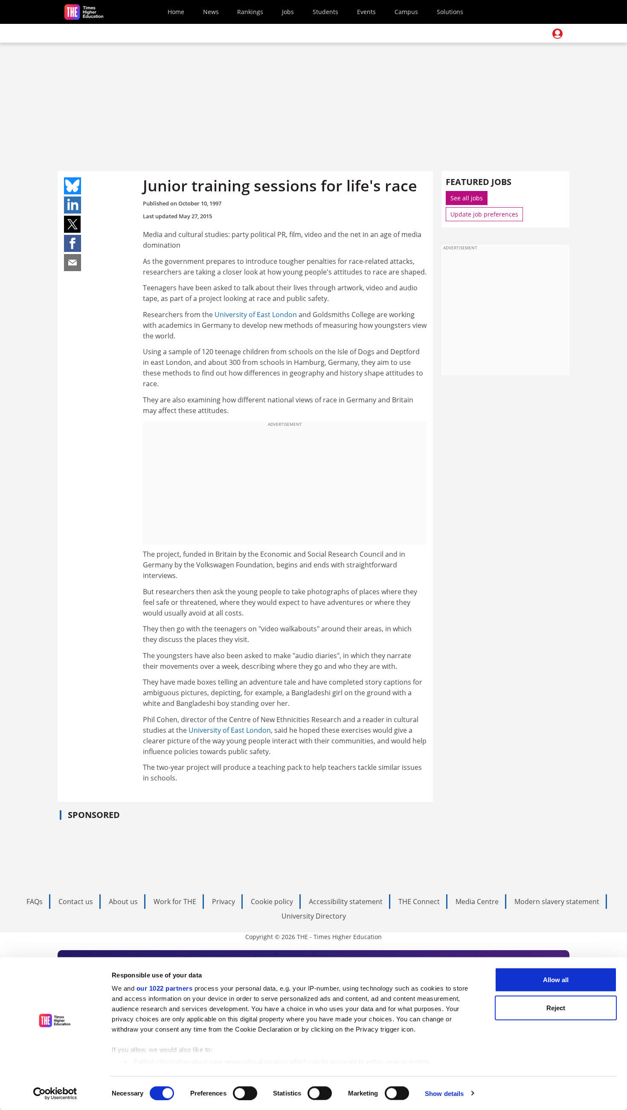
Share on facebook (72, 243)
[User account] (557, 33)
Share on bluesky (72, 185)
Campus (406, 12)
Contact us (75, 901)
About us (123, 901)
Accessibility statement (346, 901)
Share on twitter (72, 224)
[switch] (245, 1093)
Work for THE (175, 901)
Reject (555, 1007)
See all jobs (466, 198)
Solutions (450, 12)
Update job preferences (484, 214)
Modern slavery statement (556, 901)
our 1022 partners (164, 988)
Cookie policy (272, 901)
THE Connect (419, 901)
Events (366, 12)
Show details (444, 1093)
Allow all (556, 979)
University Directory (314, 916)
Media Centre (477, 901)
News (211, 12)
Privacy (223, 901)
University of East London (256, 314)
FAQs (34, 901)
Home (176, 12)
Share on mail (72, 262)
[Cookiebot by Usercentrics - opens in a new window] (55, 1093)
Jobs (288, 12)
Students (325, 12)
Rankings (250, 12)
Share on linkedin (72, 205)
